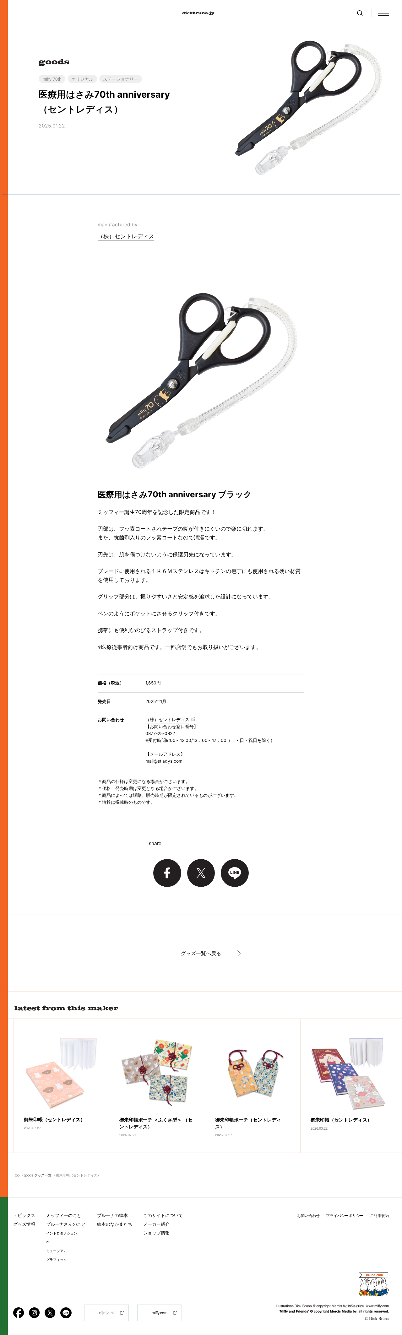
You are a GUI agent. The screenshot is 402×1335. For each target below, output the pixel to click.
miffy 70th (52, 79)
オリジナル (82, 79)
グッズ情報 (24, 1224)
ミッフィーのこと (63, 1215)
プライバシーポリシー (345, 1215)
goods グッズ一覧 (38, 1174)
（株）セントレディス (126, 236)
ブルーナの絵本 (112, 1215)
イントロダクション (61, 1233)
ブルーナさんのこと (66, 1224)
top (17, 1174)
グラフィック (56, 1259)
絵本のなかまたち (114, 1224)
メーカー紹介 (156, 1224)
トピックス (24, 1215)
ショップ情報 (156, 1232)
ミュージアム (56, 1251)
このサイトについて (163, 1215)
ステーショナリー (120, 79)
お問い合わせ (308, 1215)
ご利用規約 (379, 1215)
